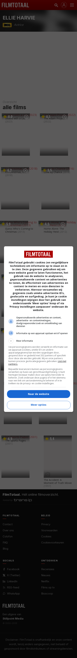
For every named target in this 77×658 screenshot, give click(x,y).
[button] (38, 340)
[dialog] (38, 329)
